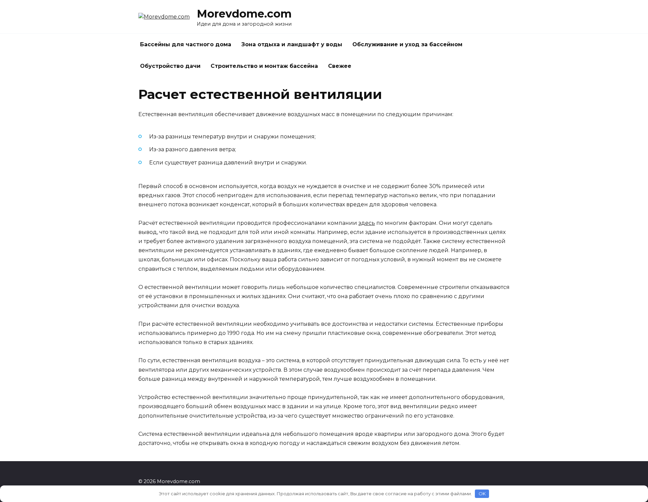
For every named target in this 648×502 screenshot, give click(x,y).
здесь (366, 223)
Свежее (339, 66)
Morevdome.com (244, 13)
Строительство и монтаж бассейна (264, 66)
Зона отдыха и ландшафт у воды (291, 44)
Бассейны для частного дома (185, 44)
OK (482, 493)
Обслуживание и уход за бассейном (407, 44)
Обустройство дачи (170, 66)
